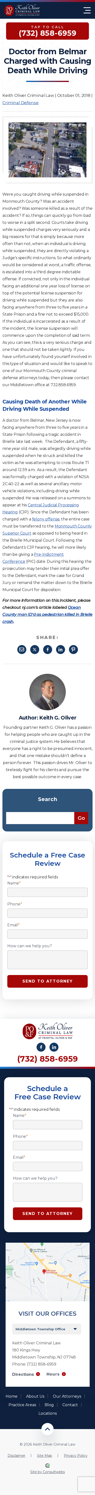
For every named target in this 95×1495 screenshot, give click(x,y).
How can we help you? (29, 946)
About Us (35, 1396)
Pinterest (73, 649)
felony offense (46, 519)
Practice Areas (22, 1405)
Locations (47, 1413)
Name (14, 883)
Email (21, 649)
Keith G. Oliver (57, 718)
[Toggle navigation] (87, 10)
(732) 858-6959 (47, 1059)
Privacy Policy (75, 1455)
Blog (49, 1405)
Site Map (44, 1455)
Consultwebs (54, 1472)
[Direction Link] (48, 1245)
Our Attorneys (67, 1396)
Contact (70, 1405)
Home (12, 1396)
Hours (53, 1374)
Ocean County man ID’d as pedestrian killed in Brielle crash (47, 614)
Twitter (34, 649)
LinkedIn (60, 649)
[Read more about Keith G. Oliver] (47, 676)
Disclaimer (16, 1455)
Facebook (47, 649)
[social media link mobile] (41, 1047)
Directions (23, 1374)
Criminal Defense (20, 102)
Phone (14, 904)
